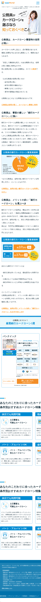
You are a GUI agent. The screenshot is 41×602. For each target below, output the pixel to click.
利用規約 (24, 596)
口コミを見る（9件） (9, 381)
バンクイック (9, 336)
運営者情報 (3, 596)
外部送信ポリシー (34, 596)
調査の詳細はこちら (7, 588)
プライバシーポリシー (14, 596)
